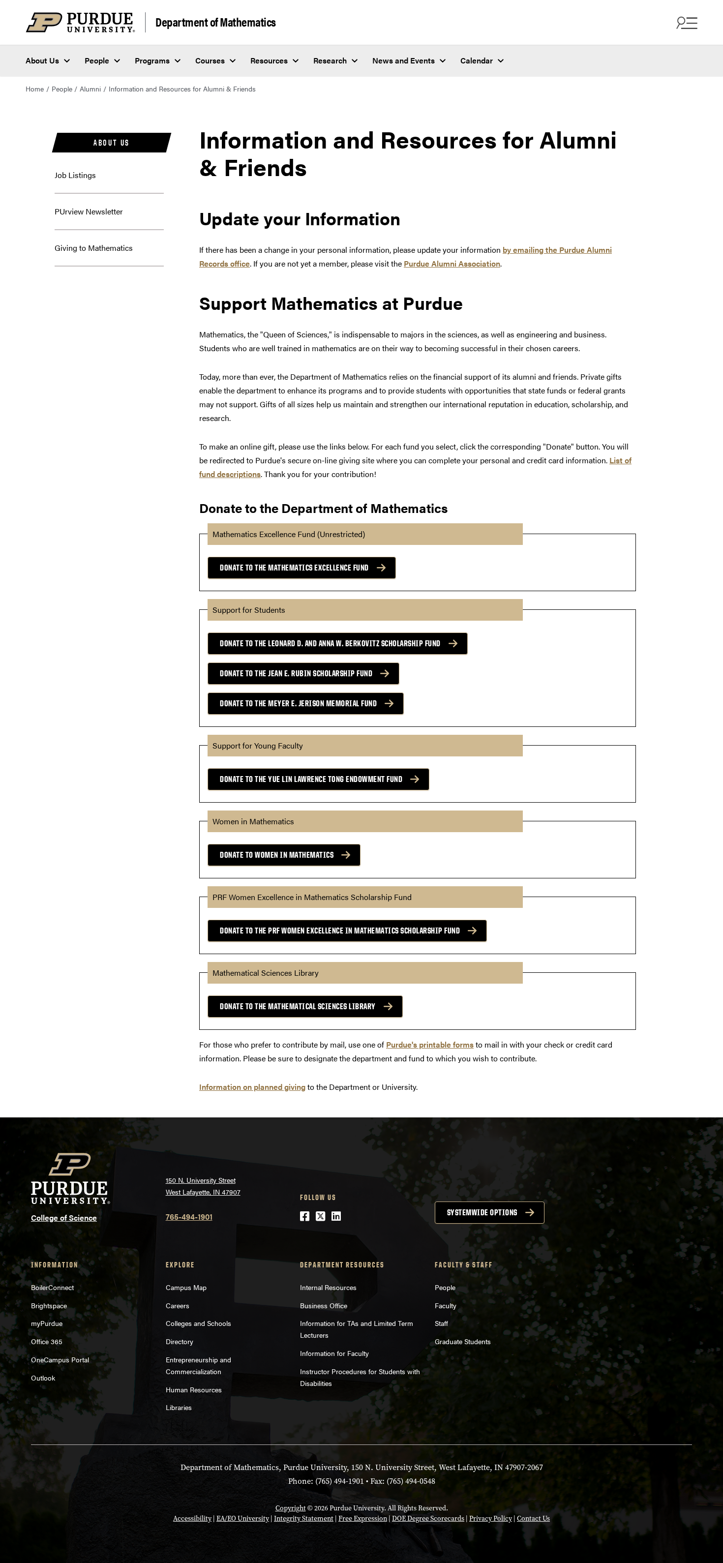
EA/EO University (242, 1518)
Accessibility (192, 1518)
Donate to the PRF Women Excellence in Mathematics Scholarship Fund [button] (340, 930)
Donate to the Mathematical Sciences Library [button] (298, 1006)
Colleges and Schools (198, 1323)
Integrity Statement (303, 1518)
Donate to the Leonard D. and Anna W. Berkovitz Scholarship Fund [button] (330, 643)
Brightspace (49, 1305)
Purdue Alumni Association (452, 263)
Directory (179, 1341)
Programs (152, 60)
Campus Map (186, 1287)
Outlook (43, 1378)
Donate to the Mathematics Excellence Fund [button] (294, 567)
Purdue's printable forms (430, 1044)
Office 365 (46, 1341)
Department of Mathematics (215, 21)
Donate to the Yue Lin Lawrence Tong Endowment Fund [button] (311, 779)
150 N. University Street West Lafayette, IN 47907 (203, 1186)
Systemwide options (482, 1212)
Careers (177, 1305)
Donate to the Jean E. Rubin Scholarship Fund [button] (296, 673)
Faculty (445, 1305)
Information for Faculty (334, 1353)
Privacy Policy (490, 1518)
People (97, 60)
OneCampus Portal (60, 1359)
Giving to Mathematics (94, 247)
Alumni (90, 88)
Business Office (323, 1305)
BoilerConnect (52, 1287)
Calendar (476, 60)
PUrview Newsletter (89, 211)
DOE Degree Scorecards (428, 1518)
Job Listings (75, 174)
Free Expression (362, 1518)
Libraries (179, 1407)
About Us (42, 60)
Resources (269, 60)
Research (330, 60)
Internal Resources (328, 1287)
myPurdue (46, 1323)
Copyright (290, 1508)
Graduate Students (463, 1341)
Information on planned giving (252, 1086)
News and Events (403, 60)
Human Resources (194, 1389)
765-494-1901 (189, 1216)
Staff (441, 1323)
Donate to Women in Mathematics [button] (276, 855)
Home (35, 88)
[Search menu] (685, 22)
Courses (210, 60)
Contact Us (533, 1518)
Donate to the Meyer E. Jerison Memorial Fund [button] (298, 703)
